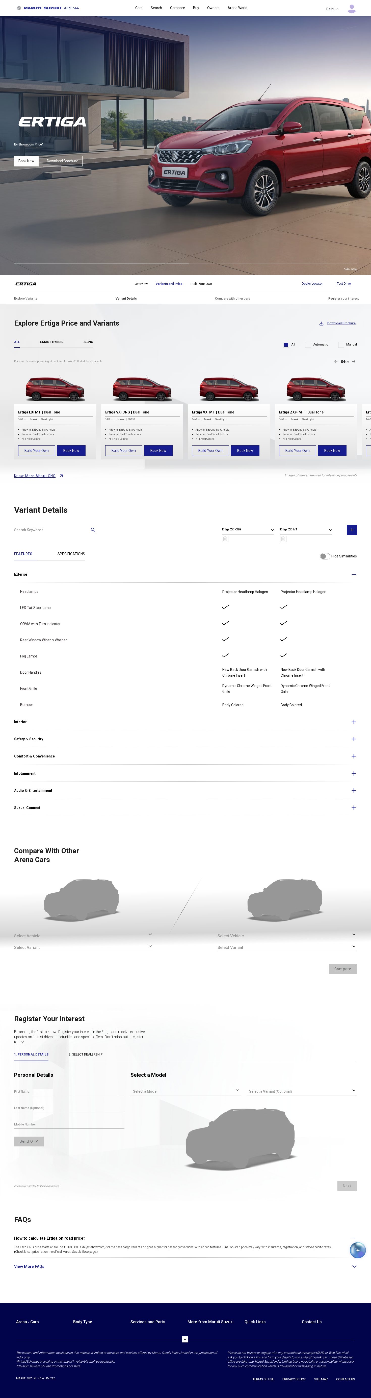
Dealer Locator (312, 283)
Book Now (26, 161)
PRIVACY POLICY (294, 1379)
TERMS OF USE (263, 1379)
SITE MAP (321, 1379)
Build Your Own (36, 451)
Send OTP (29, 1141)
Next (347, 1186)
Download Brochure (62, 161)
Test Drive (344, 283)
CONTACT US (345, 1379)
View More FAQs (29, 1266)
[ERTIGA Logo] (29, 284)
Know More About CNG (35, 476)
